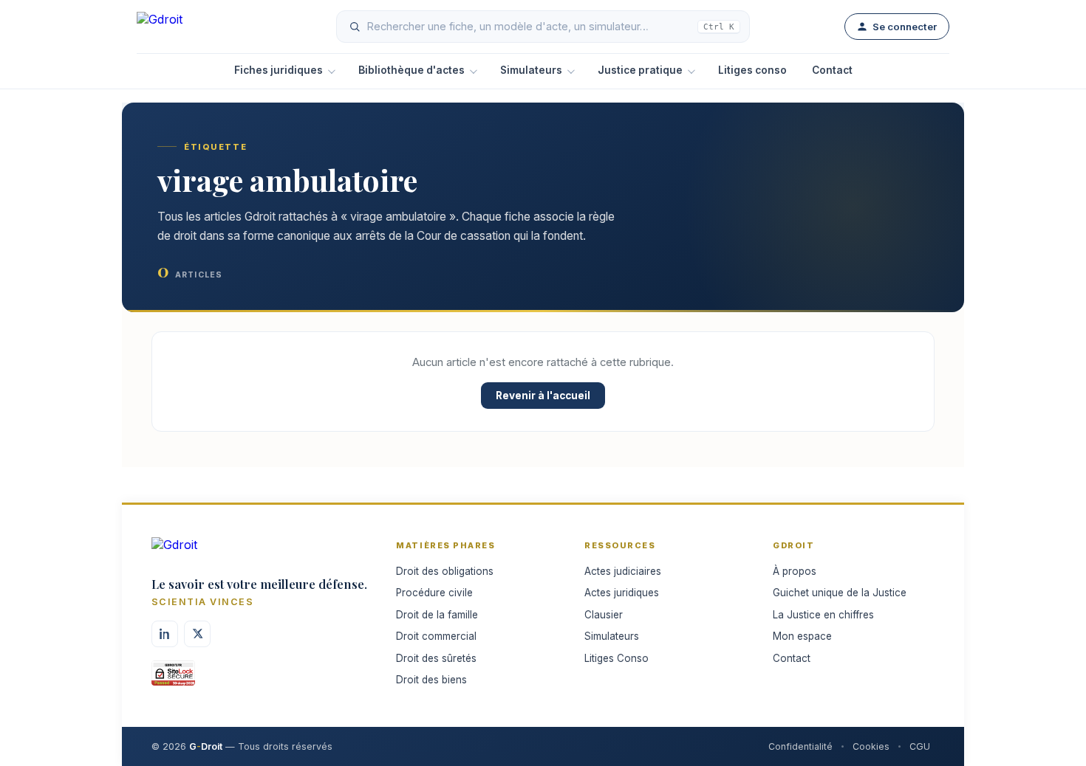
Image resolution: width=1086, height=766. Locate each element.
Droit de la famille (437, 615)
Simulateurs (531, 70)
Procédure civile (434, 592)
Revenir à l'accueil (543, 395)
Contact (832, 70)
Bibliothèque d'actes (411, 70)
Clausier (603, 615)
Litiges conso (752, 70)
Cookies (871, 746)
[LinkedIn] (164, 634)
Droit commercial (436, 636)
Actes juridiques (621, 592)
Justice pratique (640, 70)
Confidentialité (800, 746)
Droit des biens (431, 680)
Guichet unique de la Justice (839, 592)
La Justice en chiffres (823, 615)
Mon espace (802, 636)
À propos (794, 571)
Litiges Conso (616, 658)
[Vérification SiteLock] (173, 678)
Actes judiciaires (622, 571)
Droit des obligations (445, 571)
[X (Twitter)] (197, 634)
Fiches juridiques (278, 70)
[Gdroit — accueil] (189, 26)
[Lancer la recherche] (355, 26)
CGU (919, 746)
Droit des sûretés (436, 658)
